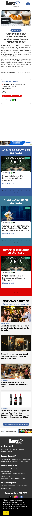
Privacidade (13, 449)
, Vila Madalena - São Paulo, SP (13, 85)
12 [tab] (15, 193)
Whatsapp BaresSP (6, 451)
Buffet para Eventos (6, 476)
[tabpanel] (16, 172)
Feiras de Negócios (6, 471)
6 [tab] (16, 190)
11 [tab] (29, 190)
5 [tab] (13, 190)
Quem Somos (5, 449)
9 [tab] (24, 190)
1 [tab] (3, 190)
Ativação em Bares (6, 488)
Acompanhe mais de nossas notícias (16, 424)
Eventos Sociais (5, 469)
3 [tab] (8, 190)
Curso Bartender (16, 459)
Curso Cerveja (5, 461)
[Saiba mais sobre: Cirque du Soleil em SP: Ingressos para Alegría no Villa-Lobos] (16, 164)
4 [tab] (11, 190)
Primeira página (5, 459)
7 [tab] (19, 190)
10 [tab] (27, 190)
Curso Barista (26, 459)
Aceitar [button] (6, 513)
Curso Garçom (14, 461)
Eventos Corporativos (17, 469)
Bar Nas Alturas (5, 478)
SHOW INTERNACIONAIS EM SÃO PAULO (16, 251)
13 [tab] (17, 193)
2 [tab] (5, 190)
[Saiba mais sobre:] (16, 214)
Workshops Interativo (19, 473)
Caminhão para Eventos (18, 478)
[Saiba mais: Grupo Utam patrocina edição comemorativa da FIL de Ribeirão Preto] (16, 378)
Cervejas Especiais (6, 473)
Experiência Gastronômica (8, 485)
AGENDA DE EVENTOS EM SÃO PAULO (16, 151)
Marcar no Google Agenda (12, 96)
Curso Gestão (24, 461)
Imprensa (21, 449)
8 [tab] (21, 190)
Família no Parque (22, 485)
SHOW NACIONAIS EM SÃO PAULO (16, 201)
